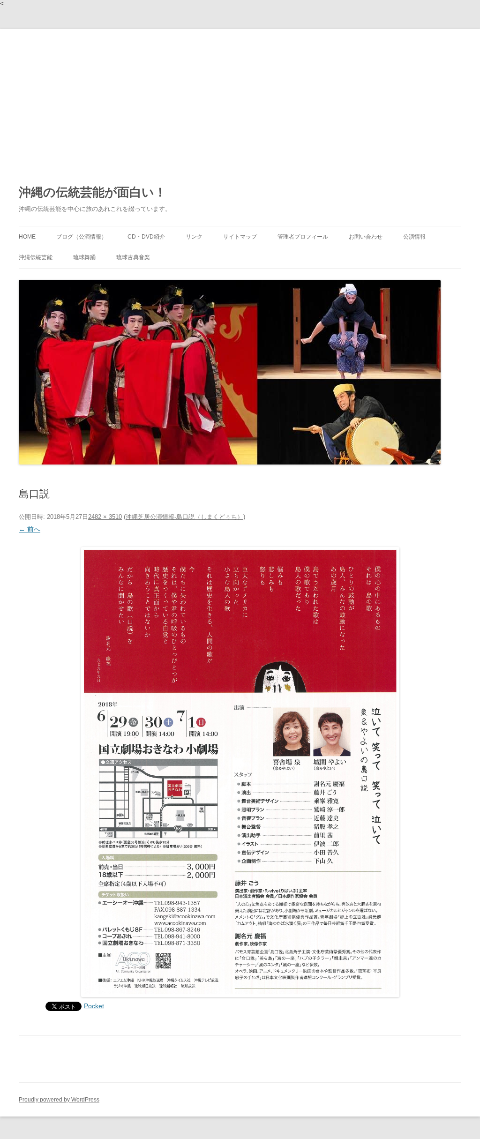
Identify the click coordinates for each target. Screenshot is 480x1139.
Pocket (94, 1006)
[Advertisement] (240, 99)
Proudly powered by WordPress (59, 1099)
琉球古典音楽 (133, 257)
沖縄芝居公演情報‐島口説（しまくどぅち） (184, 516)
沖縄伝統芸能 (35, 257)
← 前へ (29, 529)
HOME (27, 236)
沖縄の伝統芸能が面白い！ (92, 192)
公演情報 (414, 236)
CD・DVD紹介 (146, 236)
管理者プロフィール (303, 236)
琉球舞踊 (84, 257)
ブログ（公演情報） (81, 236)
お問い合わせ (365, 236)
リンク (194, 236)
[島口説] (240, 772)
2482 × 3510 (105, 516)
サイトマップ (240, 236)
